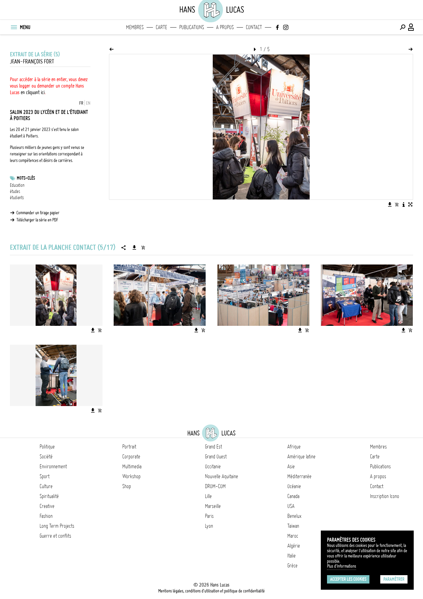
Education (17, 185)
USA (290, 506)
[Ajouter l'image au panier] (396, 204)
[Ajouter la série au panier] (143, 247)
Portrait (129, 447)
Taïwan (293, 526)
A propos (225, 27)
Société (46, 456)
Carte (161, 27)
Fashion (46, 516)
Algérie (293, 546)
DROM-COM (215, 486)
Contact (254, 27)
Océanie (294, 486)
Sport (45, 476)
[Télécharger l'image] (390, 204)
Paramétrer (393, 579)
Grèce (292, 565)
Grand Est (213, 447)
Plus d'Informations (341, 566)
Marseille (213, 506)
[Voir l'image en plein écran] (410, 204)
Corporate (131, 456)
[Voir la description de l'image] (403, 204)
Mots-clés (26, 178)
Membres (135, 27)
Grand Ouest (216, 456)
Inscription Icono (384, 496)
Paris (209, 516)
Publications (191, 27)
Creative (47, 506)
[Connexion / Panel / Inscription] (411, 27)
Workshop (131, 476)
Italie (291, 556)
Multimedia (132, 466)
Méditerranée (299, 476)
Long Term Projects (57, 526)
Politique (47, 447)
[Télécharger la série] (134, 247)
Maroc (292, 536)
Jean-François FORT (32, 61)
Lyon (209, 526)
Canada (293, 496)
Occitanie (213, 466)
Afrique (294, 447)
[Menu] (13, 27)
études (15, 191)
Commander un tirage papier (37, 213)
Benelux (294, 516)
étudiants (17, 197)
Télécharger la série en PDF (37, 220)
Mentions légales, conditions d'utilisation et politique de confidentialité (211, 591)
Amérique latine (301, 456)
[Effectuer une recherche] (402, 27)
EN (88, 103)
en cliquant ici (33, 92)
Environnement (53, 466)
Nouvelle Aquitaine (221, 476)
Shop (126, 486)
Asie (291, 466)
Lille (208, 496)
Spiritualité (49, 496)
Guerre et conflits (55, 536)
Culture (46, 486)
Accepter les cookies (348, 579)
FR (81, 103)
